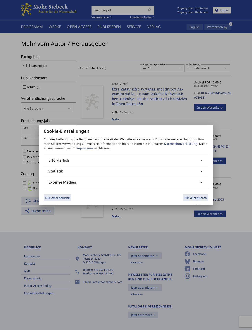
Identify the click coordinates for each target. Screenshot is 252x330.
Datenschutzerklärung (180, 144)
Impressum (84, 148)
